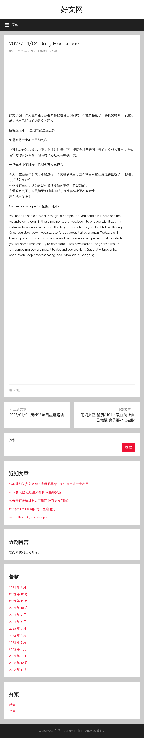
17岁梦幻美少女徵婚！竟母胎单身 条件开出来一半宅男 (49, 484)
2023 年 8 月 (17, 622)
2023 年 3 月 (17, 656)
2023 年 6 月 (17, 635)
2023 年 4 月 (17, 649)
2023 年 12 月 (18, 594)
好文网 (72, 9)
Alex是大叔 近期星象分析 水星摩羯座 (35, 492)
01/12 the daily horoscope (28, 517)
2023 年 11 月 (18, 601)
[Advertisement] (72, 83)
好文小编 (51, 51)
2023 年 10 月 (18, 608)
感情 (12, 705)
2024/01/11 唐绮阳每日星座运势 (32, 509)
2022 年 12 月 (18, 663)
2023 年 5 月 (17, 642)
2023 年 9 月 (17, 615)
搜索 (12, 440)
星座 (17, 390)
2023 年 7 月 (17, 628)
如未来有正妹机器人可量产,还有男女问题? (39, 500)
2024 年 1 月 (17, 587)
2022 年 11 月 (18, 669)
